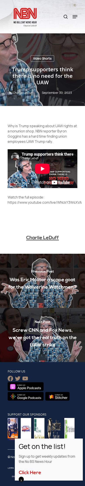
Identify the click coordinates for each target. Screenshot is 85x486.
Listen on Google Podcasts (26, 396)
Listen (11, 467)
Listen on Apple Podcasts (26, 386)
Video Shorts (42, 58)
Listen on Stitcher (57, 396)
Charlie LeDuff (23, 93)
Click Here (30, 472)
